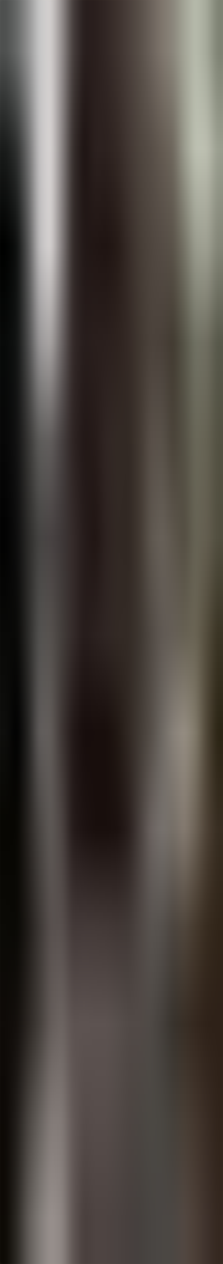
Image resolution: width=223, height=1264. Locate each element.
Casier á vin (14, 1209)
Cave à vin (14, 1207)
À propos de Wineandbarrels (20, 1223)
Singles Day (14, 1229)
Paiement (13, 1217)
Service (13, 1215)
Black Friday (15, 1227)
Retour (12, 1221)
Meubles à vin (15, 1211)
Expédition (14, 1219)
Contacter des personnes (19, 1225)
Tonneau (13, 1214)
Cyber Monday (15, 1231)
